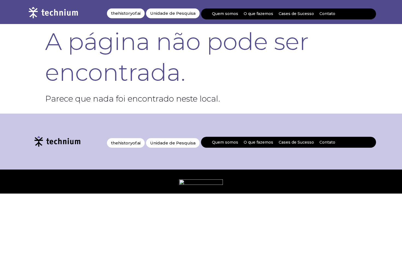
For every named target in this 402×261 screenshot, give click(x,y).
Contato (327, 13)
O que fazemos (258, 13)
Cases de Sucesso (296, 13)
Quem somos (225, 13)
